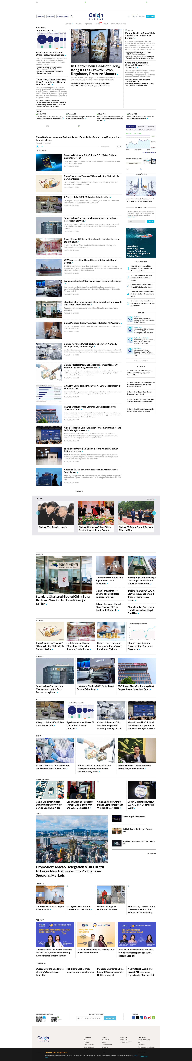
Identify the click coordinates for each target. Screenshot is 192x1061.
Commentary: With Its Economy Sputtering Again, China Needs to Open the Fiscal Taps (144, 352)
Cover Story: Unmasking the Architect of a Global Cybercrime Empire (80, 117)
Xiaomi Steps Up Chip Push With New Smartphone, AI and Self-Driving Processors (92, 429)
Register (141, 16)
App (85, 1039)
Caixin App (40, 16)
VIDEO (38, 814)
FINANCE (39, 554)
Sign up (151, 221)
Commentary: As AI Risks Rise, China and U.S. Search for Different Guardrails (144, 341)
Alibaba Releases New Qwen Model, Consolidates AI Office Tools (49, 68)
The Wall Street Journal (144, 1039)
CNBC (139, 1042)
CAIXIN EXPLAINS (42, 779)
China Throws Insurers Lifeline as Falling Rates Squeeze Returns (107, 593)
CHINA (38, 736)
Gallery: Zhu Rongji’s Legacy (53, 527)
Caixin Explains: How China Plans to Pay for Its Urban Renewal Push (140, 117)
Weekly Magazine (62, 16)
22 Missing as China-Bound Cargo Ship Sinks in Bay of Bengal (90, 261)
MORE (119, 147)
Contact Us (105, 1047)
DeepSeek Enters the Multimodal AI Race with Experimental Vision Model (142, 293)
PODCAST (40, 920)
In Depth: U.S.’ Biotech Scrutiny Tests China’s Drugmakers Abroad (138, 53)
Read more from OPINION (141, 360)
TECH (38, 700)
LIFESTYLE (40, 884)
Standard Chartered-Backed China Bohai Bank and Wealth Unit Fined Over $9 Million (93, 303)
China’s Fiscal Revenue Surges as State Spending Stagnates (140, 646)
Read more (79, 491)
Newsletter (50, 16)
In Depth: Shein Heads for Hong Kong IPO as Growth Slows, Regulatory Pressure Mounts (95, 70)
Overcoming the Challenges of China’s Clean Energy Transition (50, 971)
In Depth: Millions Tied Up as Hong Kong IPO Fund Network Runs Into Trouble (49, 117)
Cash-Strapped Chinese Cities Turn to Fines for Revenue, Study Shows (92, 240)
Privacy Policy (123, 1039)
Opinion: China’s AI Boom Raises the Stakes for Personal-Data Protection (144, 320)
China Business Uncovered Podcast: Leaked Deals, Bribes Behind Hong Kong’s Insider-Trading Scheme (54, 952)
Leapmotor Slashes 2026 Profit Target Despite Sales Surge (92, 281)
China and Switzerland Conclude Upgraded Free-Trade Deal (138, 65)
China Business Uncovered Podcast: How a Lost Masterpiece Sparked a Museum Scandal (135, 952)
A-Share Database (149, 152)
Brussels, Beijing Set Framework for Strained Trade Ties (138, 80)
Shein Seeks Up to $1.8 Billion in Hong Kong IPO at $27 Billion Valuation (91, 450)
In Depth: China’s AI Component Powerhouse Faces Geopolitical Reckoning (51, 101)
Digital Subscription (89, 1044)
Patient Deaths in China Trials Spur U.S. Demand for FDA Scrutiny (140, 35)
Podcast (78, 24)
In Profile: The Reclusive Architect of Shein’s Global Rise (91, 83)
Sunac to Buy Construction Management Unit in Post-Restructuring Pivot (90, 219)
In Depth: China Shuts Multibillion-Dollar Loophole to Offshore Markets (140, 84)
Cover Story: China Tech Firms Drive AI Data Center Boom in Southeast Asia (51, 82)
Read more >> (132, 217)
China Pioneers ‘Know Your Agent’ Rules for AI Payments (92, 323)
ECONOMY (40, 620)
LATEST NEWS (41, 150)
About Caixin (105, 1039)
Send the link (110, 1018)
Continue (143, 1056)
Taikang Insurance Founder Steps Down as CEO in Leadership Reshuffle (109, 607)
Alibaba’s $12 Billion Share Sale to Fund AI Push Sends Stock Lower (91, 471)
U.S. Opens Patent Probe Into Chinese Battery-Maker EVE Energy (141, 277)
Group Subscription (89, 1047)
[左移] (38, 513)
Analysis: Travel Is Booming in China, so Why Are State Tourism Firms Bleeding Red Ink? (110, 118)
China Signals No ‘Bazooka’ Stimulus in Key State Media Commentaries (91, 177)
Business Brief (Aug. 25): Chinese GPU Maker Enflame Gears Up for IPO (90, 156)
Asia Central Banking (118, 24)
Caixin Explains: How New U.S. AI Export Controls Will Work (141, 804)
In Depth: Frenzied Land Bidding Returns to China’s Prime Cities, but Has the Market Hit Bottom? (141, 385)
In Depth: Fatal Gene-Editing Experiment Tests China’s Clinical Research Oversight (140, 57)
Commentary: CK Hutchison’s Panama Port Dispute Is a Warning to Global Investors (144, 331)
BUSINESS (40, 656)
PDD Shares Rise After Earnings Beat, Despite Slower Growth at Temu (90, 408)
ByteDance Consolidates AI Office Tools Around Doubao (50, 53)
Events (97, 24)
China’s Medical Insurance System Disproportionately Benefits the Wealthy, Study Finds (91, 366)
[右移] (154, 513)
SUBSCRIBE (150, 16)
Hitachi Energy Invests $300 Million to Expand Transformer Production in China (141, 268)
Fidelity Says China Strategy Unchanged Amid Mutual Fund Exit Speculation (142, 580)
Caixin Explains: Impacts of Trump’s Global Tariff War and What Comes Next (80, 804)
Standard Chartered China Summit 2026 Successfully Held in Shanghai (110, 971)
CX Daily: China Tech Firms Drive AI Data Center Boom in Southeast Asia (92, 387)
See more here (150, 499)
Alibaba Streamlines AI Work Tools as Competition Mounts (50, 72)
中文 (129, 16)
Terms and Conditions (125, 1042)
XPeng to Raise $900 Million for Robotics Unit (86, 197)
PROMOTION (41, 963)
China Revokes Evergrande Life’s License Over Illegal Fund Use (141, 610)
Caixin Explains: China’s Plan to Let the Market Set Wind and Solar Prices (110, 804)
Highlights (88, 24)
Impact (105, 24)
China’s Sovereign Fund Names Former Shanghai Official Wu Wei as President (142, 303)
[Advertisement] (96, 543)
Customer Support (107, 1044)
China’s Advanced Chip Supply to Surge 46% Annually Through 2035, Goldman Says (90, 345)
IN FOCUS (39, 499)
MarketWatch (141, 1044)
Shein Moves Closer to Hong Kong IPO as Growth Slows (91, 86)
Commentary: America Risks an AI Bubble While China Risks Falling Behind (51, 105)
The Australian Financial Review (146, 1047)
